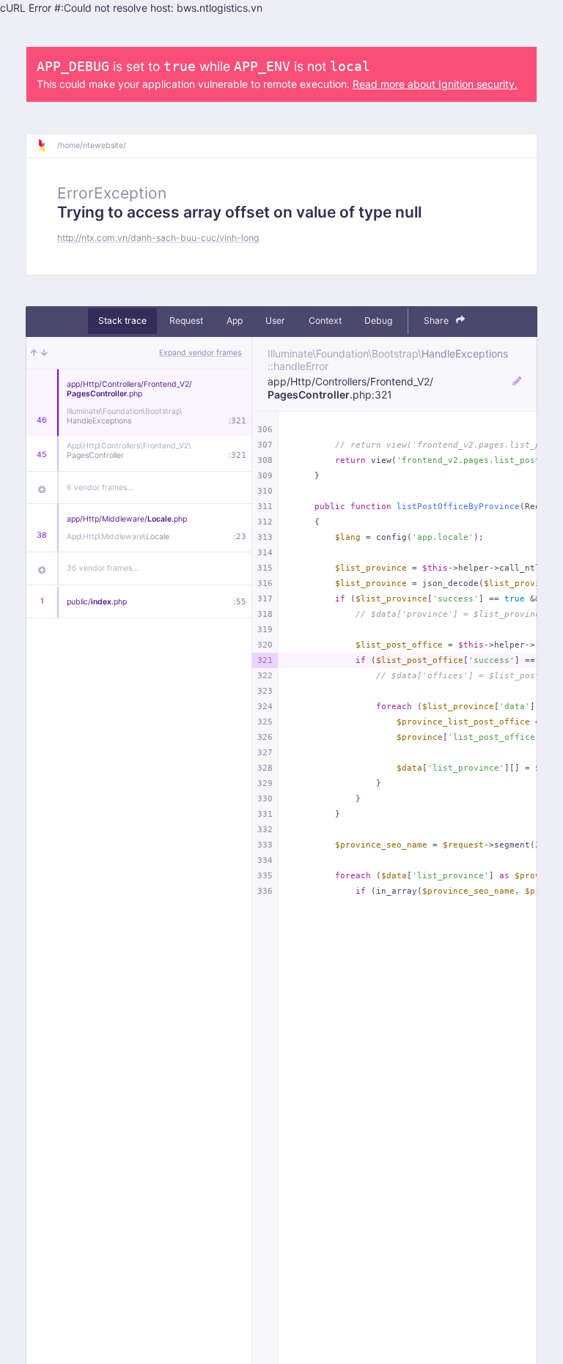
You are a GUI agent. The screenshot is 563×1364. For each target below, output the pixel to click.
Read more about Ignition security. (435, 84)
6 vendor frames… (100, 487)
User (275, 320)
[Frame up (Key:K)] (34, 353)
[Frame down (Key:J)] (44, 353)
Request (186, 320)
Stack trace (122, 320)
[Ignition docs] (47, 145)
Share (437, 320)
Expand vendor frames (200, 352)
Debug (378, 320)
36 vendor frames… (103, 568)
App (235, 320)
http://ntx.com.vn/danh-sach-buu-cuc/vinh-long (158, 237)
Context (325, 320)
